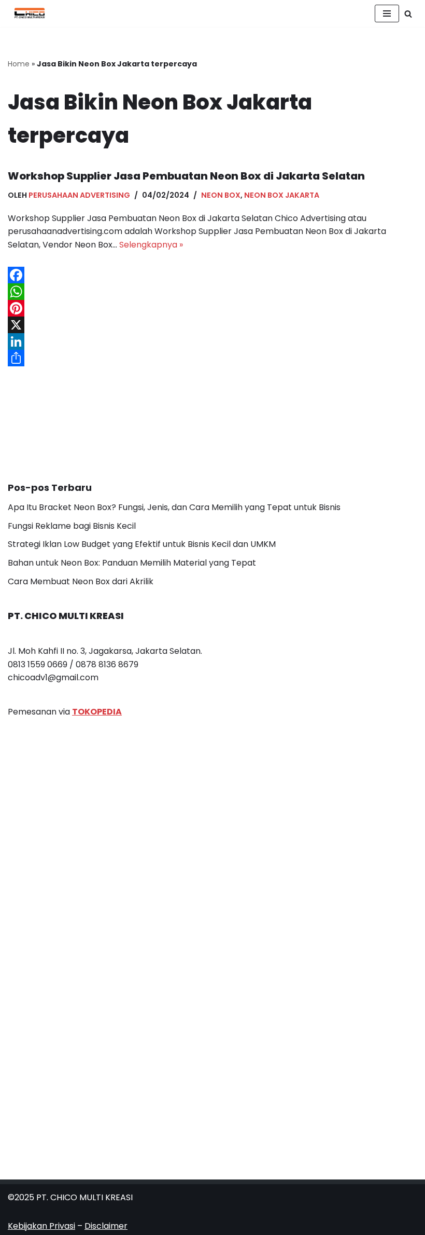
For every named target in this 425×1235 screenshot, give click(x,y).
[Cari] (408, 14)
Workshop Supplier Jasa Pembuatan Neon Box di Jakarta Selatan (186, 176)
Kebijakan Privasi (41, 1226)
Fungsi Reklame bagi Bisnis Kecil (72, 526)
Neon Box (220, 195)
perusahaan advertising (79, 195)
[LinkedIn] (212, 341)
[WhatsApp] (212, 291)
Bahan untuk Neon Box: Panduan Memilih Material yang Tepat (132, 563)
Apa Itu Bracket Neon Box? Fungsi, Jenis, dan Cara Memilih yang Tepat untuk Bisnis (174, 507)
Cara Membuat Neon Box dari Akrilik (80, 581)
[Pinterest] (212, 308)
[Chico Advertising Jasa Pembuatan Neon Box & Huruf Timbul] (27, 13)
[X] (212, 325)
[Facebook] (212, 275)
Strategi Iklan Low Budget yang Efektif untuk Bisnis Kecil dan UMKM (142, 544)
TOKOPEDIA (97, 712)
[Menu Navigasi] (387, 13)
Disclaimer (106, 1226)
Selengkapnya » (151, 245)
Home (19, 64)
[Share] (212, 358)
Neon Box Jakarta (281, 195)
